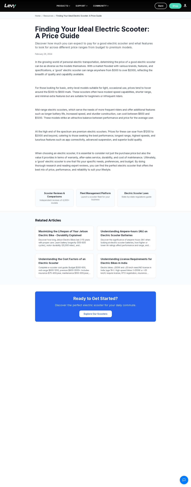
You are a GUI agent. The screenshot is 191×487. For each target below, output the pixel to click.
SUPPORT (80, 6)
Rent (160, 5)
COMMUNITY (100, 6)
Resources (48, 16)
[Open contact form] (184, 480)
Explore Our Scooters (95, 313)
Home (38, 16)
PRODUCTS (62, 6)
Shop (175, 5)
